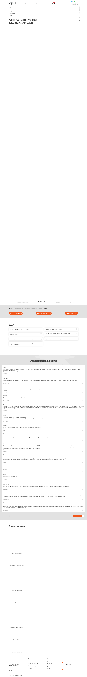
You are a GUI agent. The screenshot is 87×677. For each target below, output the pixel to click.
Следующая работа (71, 313)
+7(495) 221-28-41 (67, 664)
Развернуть (5, 373)
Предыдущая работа (16, 313)
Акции (48, 668)
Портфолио (36, 2)
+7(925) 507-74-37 (67, 666)
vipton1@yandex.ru (67, 669)
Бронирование (12, 13)
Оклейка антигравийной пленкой (34, 666)
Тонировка (11, 11)
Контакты (43, 2)
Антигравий (12, 9)
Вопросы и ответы (51, 661)
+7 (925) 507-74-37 (73, 3)
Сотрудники (49, 663)
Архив (11, 15)
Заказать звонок (75, 4)
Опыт (48, 666)
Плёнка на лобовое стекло (33, 663)
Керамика (11, 7)
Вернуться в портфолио (44, 313)
